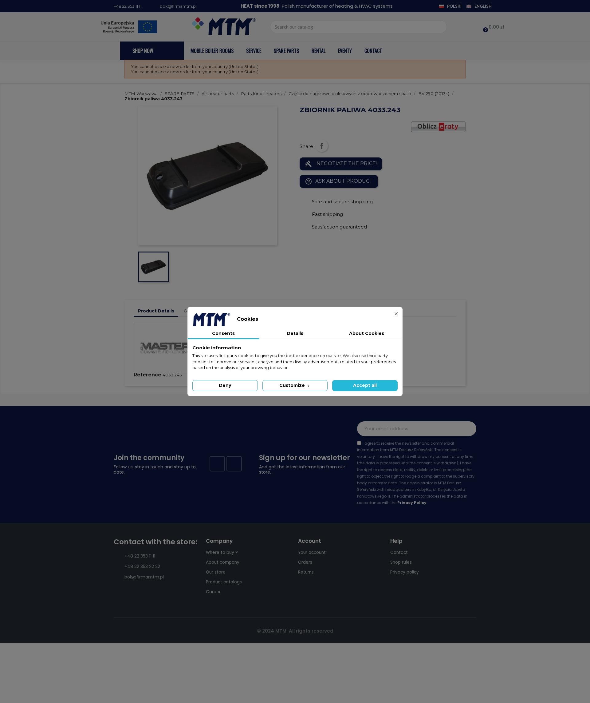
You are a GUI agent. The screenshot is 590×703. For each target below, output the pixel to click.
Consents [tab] (223, 333)
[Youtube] (234, 463)
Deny (225, 385)
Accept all (365, 385)
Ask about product (339, 181)
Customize (292, 385)
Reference (147, 374)
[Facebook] (217, 463)
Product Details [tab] (156, 310)
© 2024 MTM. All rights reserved (295, 631)
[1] (468, 428)
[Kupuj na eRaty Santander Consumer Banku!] (438, 126)
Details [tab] (295, 333)
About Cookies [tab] (366, 333)
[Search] (440, 27)
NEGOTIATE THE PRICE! (341, 164)
